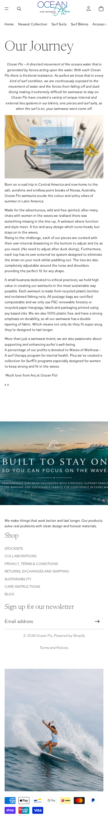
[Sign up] (97, 621)
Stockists (14, 548)
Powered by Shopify (69, 635)
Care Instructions (22, 586)
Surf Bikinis (79, 24)
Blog (9, 594)
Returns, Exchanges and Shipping (37, 571)
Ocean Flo (44, 635)
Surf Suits (59, 24)
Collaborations (20, 556)
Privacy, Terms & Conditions (31, 564)
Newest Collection (32, 24)
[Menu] (6, 8)
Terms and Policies (54, 647)
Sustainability (18, 579)
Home (9, 24)
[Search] (19, 8)
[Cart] (101, 8)
